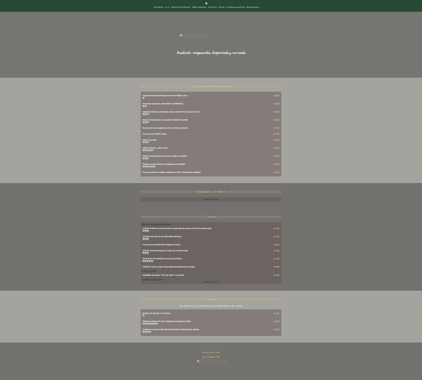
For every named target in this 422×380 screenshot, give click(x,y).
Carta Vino (212, 7)
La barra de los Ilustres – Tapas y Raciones (188, 7)
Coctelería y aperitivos (235, 7)
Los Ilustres (158, 7)
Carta (167, 7)
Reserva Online (253, 7)
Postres (221, 7)
